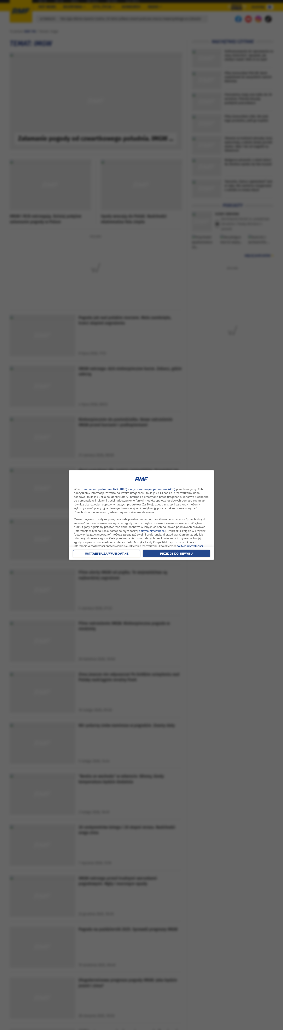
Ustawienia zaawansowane (106, 553)
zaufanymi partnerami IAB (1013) (105, 489)
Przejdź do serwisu (176, 553)
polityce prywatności (152, 530)
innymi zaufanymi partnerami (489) (152, 489)
